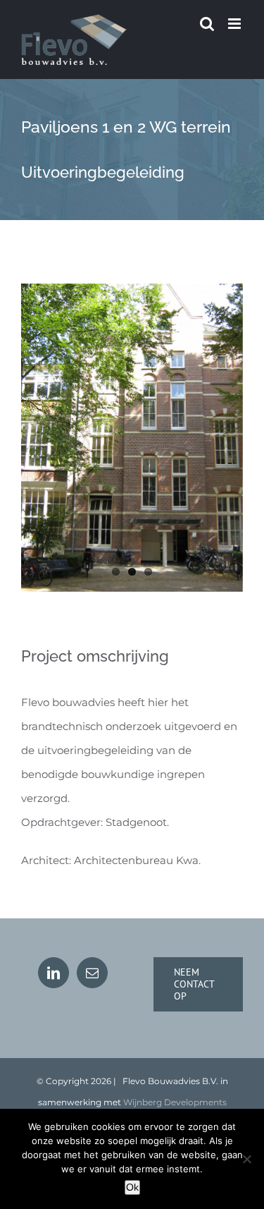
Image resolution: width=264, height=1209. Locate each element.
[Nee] (246, 1159)
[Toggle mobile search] (207, 23)
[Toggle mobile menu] (235, 23)
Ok (132, 1187)
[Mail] (92, 972)
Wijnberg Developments (175, 1102)
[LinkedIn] (53, 972)
